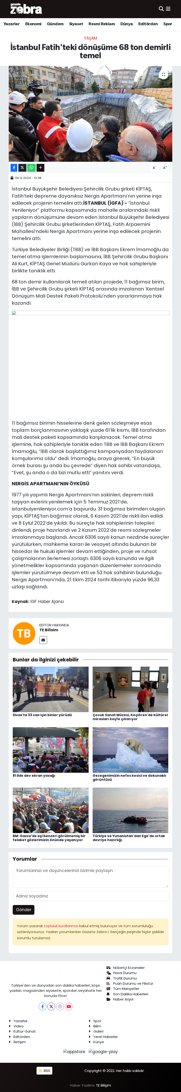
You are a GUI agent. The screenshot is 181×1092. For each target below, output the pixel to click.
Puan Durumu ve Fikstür (133, 983)
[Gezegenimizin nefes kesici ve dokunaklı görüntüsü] (131, 749)
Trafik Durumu (125, 978)
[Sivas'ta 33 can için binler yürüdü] (51, 689)
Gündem (55, 24)
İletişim (19, 1041)
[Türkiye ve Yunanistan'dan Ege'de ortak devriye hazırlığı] (131, 810)
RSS (46, 1070)
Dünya (126, 24)
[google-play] (103, 1051)
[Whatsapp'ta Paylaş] (31, 168)
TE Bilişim (103, 1085)
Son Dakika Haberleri (130, 994)
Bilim (97, 1026)
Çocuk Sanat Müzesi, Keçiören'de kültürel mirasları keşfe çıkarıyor (130, 717)
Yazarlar (12, 24)
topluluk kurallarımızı (61, 925)
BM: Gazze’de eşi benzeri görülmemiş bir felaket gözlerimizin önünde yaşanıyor (49, 838)
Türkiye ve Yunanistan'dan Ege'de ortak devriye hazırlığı (129, 838)
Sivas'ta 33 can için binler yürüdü (42, 715)
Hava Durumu (124, 972)
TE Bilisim (48, 630)
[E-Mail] (43, 640)
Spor (167, 24)
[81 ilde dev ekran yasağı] (51, 749)
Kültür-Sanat (24, 1031)
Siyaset (76, 24)
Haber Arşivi (123, 999)
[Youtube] (69, 1006)
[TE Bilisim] (24, 633)
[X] (51, 1006)
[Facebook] (42, 1006)
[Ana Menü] (168, 9)
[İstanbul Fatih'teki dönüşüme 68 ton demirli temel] (91, 114)
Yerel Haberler (105, 1036)
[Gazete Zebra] (26, 9)
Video (18, 1026)
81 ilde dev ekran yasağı (34, 775)
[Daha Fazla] (40, 168)
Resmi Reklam (102, 24)
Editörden (148, 24)
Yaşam (90, 38)
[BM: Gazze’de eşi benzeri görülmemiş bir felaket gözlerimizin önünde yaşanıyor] (51, 810)
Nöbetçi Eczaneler (129, 967)
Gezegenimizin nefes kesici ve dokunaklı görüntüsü (129, 777)
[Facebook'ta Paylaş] (14, 168)
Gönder (23, 910)
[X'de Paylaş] (22, 168)
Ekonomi (33, 24)
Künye (98, 1041)
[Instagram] (60, 1006)
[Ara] (161, 9)
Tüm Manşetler (126, 988)
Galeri (98, 1031)
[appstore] (75, 1051)
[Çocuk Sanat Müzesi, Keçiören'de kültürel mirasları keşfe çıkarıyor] (131, 689)
